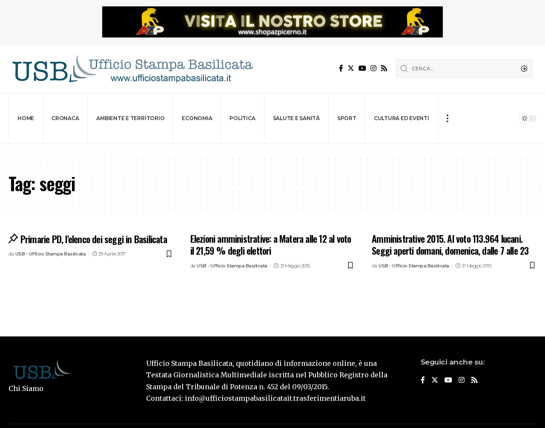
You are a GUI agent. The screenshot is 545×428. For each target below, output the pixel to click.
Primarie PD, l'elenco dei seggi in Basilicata (93, 239)
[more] (447, 118)
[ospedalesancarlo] (272, 149)
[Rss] (384, 68)
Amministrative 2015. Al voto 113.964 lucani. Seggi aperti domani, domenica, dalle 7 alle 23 (450, 245)
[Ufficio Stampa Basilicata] (132, 68)
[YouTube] (362, 68)
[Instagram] (373, 68)
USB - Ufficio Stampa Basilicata (50, 254)
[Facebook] (341, 68)
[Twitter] (350, 68)
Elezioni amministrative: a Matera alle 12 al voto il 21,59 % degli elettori (270, 245)
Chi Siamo (26, 388)
